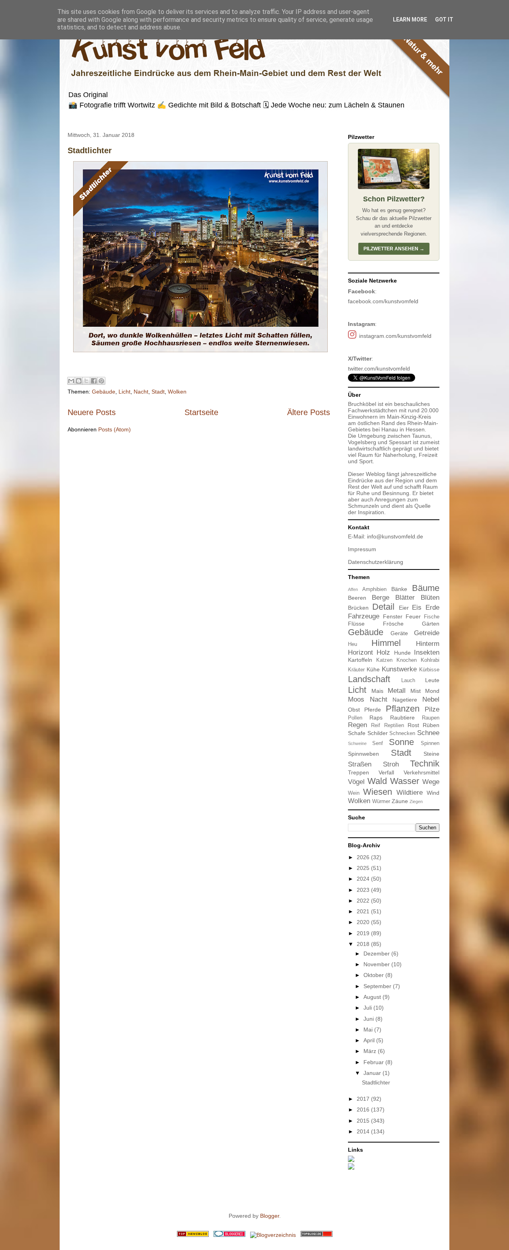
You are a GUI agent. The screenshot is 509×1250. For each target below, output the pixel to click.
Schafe (356, 733)
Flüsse (356, 623)
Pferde (372, 709)
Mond (432, 691)
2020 (364, 922)
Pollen (355, 718)
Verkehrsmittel (421, 772)
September (378, 986)
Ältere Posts (308, 412)
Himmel (386, 643)
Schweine (357, 743)
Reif (375, 725)
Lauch (408, 680)
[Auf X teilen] (86, 381)
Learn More (410, 19)
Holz (383, 652)
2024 (364, 879)
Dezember (377, 953)
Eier (404, 608)
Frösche (393, 623)
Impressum (362, 549)
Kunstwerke (399, 669)
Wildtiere (409, 792)
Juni (369, 1019)
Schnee (428, 733)
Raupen (430, 718)
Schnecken (402, 733)
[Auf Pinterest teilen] (101, 381)
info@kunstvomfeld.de (395, 536)
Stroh (391, 764)
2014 (364, 1131)
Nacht (141, 391)
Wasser (404, 781)
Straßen (359, 764)
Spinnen (430, 743)
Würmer (381, 801)
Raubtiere (402, 717)
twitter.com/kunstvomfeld (379, 368)
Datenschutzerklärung (375, 562)
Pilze (432, 709)
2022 (364, 900)
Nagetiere (404, 699)
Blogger (269, 1216)
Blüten (430, 597)
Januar (373, 1073)
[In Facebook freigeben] (94, 381)
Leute (432, 680)
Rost (413, 725)
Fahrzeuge (363, 616)
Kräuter (356, 670)
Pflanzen (403, 709)
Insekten (426, 652)
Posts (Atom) (114, 429)
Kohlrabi (430, 660)
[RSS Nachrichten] (193, 1235)
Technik (424, 763)
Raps (376, 717)
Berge (380, 597)
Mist (415, 691)
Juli (368, 1007)
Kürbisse (429, 670)
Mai (368, 1029)
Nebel (430, 699)
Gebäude (103, 391)
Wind (433, 793)
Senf (377, 743)
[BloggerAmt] (273, 1235)
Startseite (201, 412)
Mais (377, 691)
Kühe (373, 669)
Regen (357, 725)
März (370, 1051)
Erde (432, 607)
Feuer (413, 616)
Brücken (358, 608)
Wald (377, 781)
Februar (374, 1062)
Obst (354, 709)
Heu (352, 644)
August (373, 997)
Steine (431, 754)
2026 (364, 857)
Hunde (402, 652)
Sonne (401, 742)
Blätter (405, 597)
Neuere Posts (92, 412)
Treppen (358, 772)
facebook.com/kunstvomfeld (383, 301)
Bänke (399, 589)
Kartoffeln (360, 660)
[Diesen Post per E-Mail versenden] (71, 381)
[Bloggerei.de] (229, 1235)
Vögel (356, 782)
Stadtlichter (90, 150)
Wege (430, 782)
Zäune (400, 801)
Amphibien (374, 589)
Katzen (384, 660)
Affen (353, 589)
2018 (364, 944)
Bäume (425, 588)
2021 (364, 911)
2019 (364, 933)
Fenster (392, 616)
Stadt (158, 391)
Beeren (357, 598)
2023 (364, 890)
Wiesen (377, 792)
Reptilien (394, 725)
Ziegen (416, 801)
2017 (364, 1099)
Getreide (426, 633)
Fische (431, 617)
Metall (397, 690)
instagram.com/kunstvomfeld (395, 336)
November (377, 964)
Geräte (399, 633)
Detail (383, 607)
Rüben (431, 725)
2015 (364, 1120)
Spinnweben (363, 754)
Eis (417, 607)
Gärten (430, 623)
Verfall (386, 772)
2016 (364, 1109)
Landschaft (369, 679)
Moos (356, 699)
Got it (444, 19)
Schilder (377, 733)
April (369, 1040)
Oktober (374, 975)
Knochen (406, 660)
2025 (364, 868)
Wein (353, 793)
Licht (124, 391)
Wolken (177, 391)
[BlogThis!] (79, 381)
